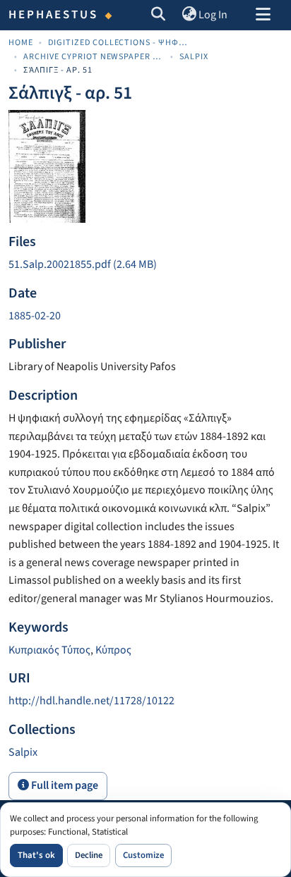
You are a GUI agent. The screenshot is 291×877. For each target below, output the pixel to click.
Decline (88, 855)
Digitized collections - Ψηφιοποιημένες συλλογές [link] (118, 43)
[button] (158, 15)
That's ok (36, 855)
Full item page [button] (63, 785)
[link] (145, 265)
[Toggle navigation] (263, 15)
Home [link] (20, 43)
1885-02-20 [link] (34, 316)
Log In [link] (212, 15)
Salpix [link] (193, 57)
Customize (143, 855)
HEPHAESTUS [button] (53, 14)
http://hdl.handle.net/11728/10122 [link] (91, 701)
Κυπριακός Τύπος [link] (49, 650)
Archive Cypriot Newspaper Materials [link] (94, 57)
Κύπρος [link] (113, 650)
